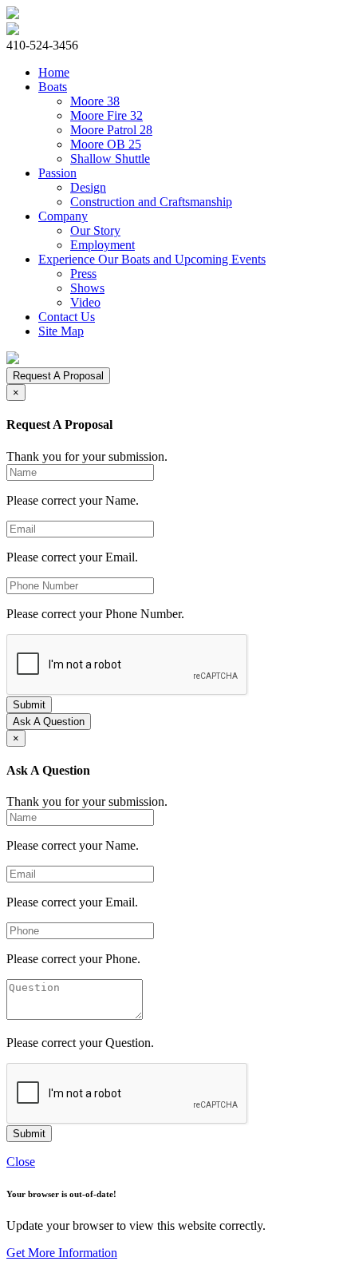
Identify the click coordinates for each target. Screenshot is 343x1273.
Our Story (95, 230)
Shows (87, 288)
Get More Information (61, 1252)
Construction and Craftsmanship (151, 201)
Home (53, 72)
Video (85, 302)
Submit (29, 705)
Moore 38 (95, 101)
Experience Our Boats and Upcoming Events (152, 259)
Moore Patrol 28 (111, 130)
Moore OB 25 (105, 144)
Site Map (61, 331)
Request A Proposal (58, 376)
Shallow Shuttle (110, 158)
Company (63, 216)
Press (83, 273)
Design (88, 187)
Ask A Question (49, 722)
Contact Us (66, 316)
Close (20, 1161)
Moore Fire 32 (106, 115)
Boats (52, 86)
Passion (57, 173)
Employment (102, 245)
